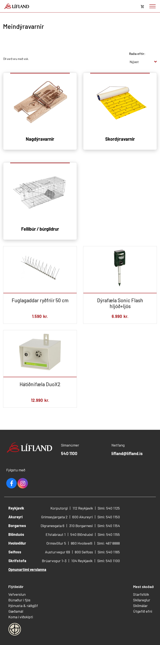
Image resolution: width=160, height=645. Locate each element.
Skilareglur (141, 600)
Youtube (23, 483)
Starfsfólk (141, 594)
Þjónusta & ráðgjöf (23, 605)
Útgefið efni (142, 611)
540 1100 (69, 453)
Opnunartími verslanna (27, 569)
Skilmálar (140, 605)
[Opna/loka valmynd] (152, 6)
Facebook (11, 483)
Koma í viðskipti (20, 617)
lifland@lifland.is (127, 453)
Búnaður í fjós (19, 600)
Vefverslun (17, 594)
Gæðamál (15, 611)
